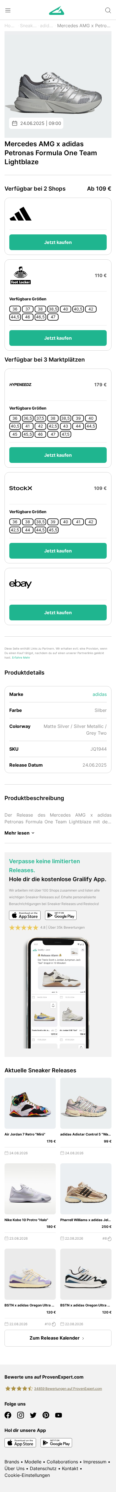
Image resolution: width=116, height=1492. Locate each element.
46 (27, 317)
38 (40, 309)
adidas (47, 25)
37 (27, 309)
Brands (12, 1461)
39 (78, 418)
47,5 (66, 434)
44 (78, 426)
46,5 (40, 317)
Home (11, 25)
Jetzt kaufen (58, 242)
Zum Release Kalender (55, 1338)
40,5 (78, 309)
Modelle (32, 1461)
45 (14, 434)
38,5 (53, 309)
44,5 (15, 317)
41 (27, 426)
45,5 (27, 434)
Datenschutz (43, 1468)
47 (53, 317)
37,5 (40, 418)
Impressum (94, 1461)
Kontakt (70, 1468)
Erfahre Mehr (21, 657)
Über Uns (14, 1468)
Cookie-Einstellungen (27, 1475)
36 (14, 309)
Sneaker (28, 25)
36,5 (27, 418)
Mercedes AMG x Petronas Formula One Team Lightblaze (84, 25)
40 (65, 309)
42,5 (53, 426)
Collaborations (62, 1461)
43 (65, 426)
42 (90, 309)
